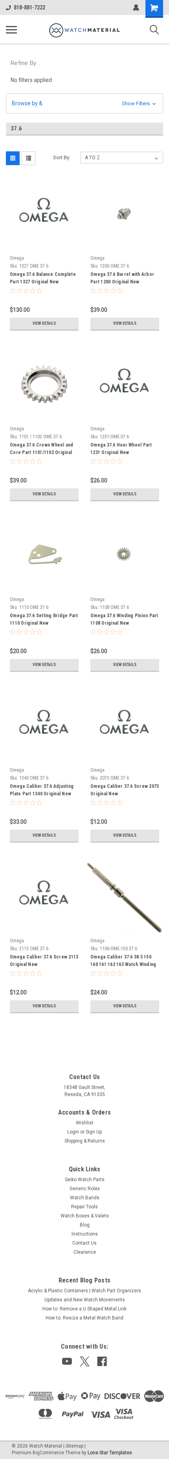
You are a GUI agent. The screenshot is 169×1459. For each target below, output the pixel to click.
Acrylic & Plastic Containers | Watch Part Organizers (84, 1290)
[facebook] (102, 1361)
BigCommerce (48, 1452)
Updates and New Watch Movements (84, 1300)
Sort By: (61, 157)
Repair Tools (84, 1207)
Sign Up (94, 1132)
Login (73, 1132)
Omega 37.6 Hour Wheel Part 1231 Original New (121, 448)
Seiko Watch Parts (85, 1179)
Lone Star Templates (110, 1452)
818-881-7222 (29, 7)
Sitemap (74, 1446)
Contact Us (84, 1243)
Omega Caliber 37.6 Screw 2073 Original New (124, 789)
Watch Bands (84, 1197)
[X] (85, 1361)
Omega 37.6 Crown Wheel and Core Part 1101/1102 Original (41, 448)
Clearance (84, 1252)
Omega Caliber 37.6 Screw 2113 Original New (44, 960)
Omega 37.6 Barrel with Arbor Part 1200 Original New (122, 278)
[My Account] (136, 7)
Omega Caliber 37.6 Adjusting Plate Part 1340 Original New (41, 789)
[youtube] (67, 1361)
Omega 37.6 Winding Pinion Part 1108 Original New (124, 619)
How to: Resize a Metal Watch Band (84, 1318)
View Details (44, 323)
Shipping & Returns (84, 1141)
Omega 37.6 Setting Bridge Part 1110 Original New (44, 619)
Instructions (85, 1234)
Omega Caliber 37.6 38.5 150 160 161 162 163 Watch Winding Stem (123, 961)
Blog (85, 1225)
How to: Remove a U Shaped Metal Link (84, 1309)
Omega (17, 258)
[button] (84, 103)
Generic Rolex (85, 1188)
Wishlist (85, 1123)
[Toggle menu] (11, 29)
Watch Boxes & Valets (85, 1216)
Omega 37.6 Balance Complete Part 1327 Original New (43, 278)
